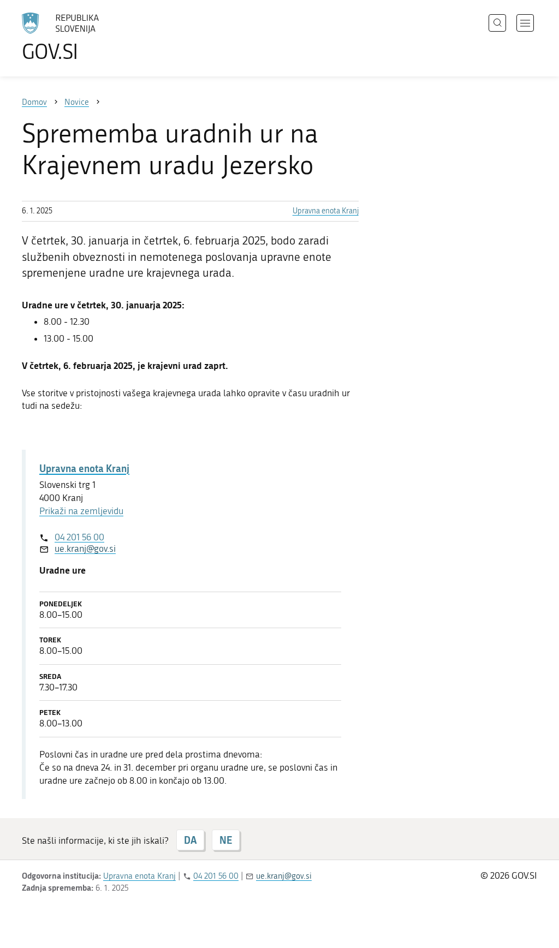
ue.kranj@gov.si (85, 548)
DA (190, 840)
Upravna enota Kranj (326, 211)
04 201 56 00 (79, 537)
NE (225, 840)
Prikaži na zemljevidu (81, 510)
